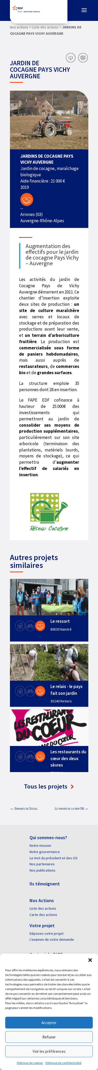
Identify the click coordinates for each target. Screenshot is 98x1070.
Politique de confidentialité (63, 1063)
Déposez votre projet (47, 933)
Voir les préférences (49, 1051)
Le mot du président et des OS (54, 858)
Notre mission (40, 845)
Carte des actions (43, 914)
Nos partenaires (42, 864)
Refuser (49, 1036)
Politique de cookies (30, 1063)
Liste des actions (43, 908)
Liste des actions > (46, 27)
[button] (90, 960)
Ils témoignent (45, 884)
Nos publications (42, 870)
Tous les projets (46, 786)
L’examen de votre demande (52, 939)
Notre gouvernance (45, 851)
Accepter (49, 1022)
